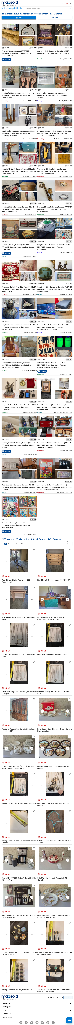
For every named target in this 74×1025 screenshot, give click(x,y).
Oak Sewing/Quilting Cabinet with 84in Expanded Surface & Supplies (51, 618)
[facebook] (26, 1022)
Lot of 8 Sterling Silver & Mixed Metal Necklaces (19, 803)
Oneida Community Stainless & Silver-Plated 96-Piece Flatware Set (19, 916)
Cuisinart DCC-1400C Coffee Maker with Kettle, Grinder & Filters (19, 879)
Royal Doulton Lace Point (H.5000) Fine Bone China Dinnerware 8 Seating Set (18, 767)
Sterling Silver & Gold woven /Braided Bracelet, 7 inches (19, 842)
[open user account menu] (63, 3)
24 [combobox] (68, 544)
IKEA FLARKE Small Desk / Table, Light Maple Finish (18, 618)
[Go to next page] (24, 544)
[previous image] (6, 562)
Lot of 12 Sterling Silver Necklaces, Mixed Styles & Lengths (19, 693)
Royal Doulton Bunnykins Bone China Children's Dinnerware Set (54, 730)
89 (22, 544)
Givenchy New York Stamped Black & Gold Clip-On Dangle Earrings (54, 953)
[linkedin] (37, 1022)
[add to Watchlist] (34, 550)
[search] (70, 9)
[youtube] (42, 1022)
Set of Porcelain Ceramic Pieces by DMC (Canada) (52, 879)
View (68, 542)
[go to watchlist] (67, 3)
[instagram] (20, 1022)
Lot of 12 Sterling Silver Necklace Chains (52, 655)
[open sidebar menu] (70, 3)
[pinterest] (53, 1022)
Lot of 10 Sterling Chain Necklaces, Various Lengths (53, 804)
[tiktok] (47, 1022)
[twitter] (31, 1022)
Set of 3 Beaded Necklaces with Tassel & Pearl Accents (54, 842)
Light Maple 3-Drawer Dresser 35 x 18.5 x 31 (53, 580)
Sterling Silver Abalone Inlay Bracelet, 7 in (17, 990)
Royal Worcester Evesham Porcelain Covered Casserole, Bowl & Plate (54, 916)
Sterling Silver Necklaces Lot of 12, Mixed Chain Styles (19, 656)
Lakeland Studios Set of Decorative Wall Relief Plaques (54, 767)
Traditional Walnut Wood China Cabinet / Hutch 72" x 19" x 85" (18, 730)
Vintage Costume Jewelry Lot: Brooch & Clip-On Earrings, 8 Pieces (19, 953)
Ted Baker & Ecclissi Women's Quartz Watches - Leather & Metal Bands (54, 991)
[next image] (31, 562)
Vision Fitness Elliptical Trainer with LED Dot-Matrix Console (18, 581)
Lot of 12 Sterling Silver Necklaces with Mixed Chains (54, 693)
